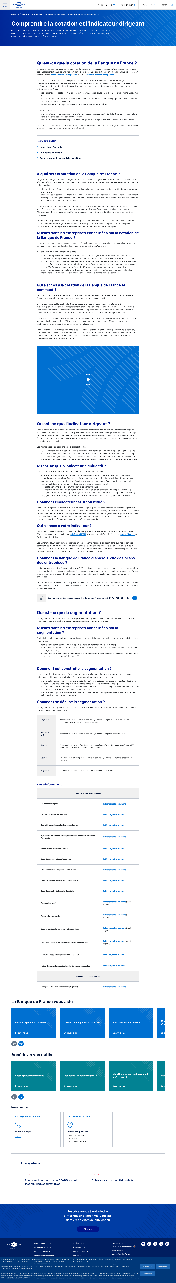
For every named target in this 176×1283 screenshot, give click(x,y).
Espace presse (117, 1250)
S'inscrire (88, 1229)
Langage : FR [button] (146, 5)
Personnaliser (147, 1273)
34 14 (18, 1136)
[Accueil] (14, 1245)
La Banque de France (42, 1247)
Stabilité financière (80, 1251)
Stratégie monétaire (42, 1251)
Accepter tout (147, 1266)
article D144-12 (127, 534)
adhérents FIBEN (78, 534)
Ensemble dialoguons (42, 1243)
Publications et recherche (44, 1256)
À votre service (79, 1247)
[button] (167, 4)
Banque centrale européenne (64, 74)
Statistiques (77, 1256)
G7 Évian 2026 (79, 1243)
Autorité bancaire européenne (100, 74)
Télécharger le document (114, 804)
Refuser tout (162, 1266)
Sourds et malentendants (122, 1247)
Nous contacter (118, 1243)
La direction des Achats (121, 1254)
